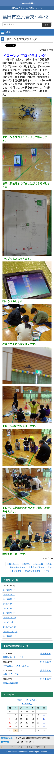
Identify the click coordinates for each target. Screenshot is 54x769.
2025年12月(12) (10, 622)
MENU (8, 32)
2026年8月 (27, 703)
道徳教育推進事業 (32, 571)
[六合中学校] (45, 653)
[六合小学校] (45, 662)
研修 (50, 567)
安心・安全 (38, 564)
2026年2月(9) (9, 613)
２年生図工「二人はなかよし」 (16, 666)
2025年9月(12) (9, 636)
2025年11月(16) (10, 627)
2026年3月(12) (9, 608)
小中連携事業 (15, 571)
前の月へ (20, 700)
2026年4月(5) (9, 604)
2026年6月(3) (9, 595)
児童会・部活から (36, 567)
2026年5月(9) (9, 599)
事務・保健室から (17, 567)
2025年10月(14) (10, 631)
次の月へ (33, 700)
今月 (27, 700)
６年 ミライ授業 (11, 674)
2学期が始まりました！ (13, 657)
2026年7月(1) (9, 590)
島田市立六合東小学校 (25, 17)
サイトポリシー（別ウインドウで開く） (28, 747)
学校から (26, 564)
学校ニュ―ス (13, 564)
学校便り (48, 571)
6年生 (49, 564)
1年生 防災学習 (10, 683)
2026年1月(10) (9, 618)
